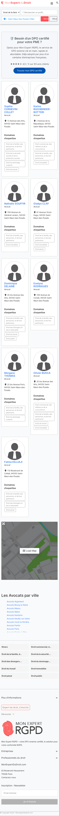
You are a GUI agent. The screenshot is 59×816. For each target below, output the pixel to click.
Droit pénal (39, 249)
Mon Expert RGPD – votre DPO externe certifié (22, 741)
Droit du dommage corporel (13, 164)
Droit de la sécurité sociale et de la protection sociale (13, 155)
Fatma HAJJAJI (13, 461)
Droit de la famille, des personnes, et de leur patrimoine (14, 146)
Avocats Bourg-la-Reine (17, 605)
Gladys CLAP (41, 203)
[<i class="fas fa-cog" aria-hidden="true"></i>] (53, 18)
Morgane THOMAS (9, 374)
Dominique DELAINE (10, 285)
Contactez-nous (8, 777)
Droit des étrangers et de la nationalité (14, 328)
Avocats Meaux (14, 608)
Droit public (10, 339)
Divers (5, 647)
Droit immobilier (41, 163)
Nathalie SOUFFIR (14, 203)
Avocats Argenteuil (15, 601)
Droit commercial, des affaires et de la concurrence (43, 146)
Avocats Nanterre (15, 615)
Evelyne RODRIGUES (40, 285)
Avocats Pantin (13, 625)
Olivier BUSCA (41, 373)
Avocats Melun (13, 612)
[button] (57, 3)
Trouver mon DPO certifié (29, 70)
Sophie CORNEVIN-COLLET (11, 109)
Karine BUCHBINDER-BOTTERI (42, 109)
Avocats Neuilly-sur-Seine (18, 618)
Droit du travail (11, 169)
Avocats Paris (13, 629)
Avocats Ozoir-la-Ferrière (18, 622)
